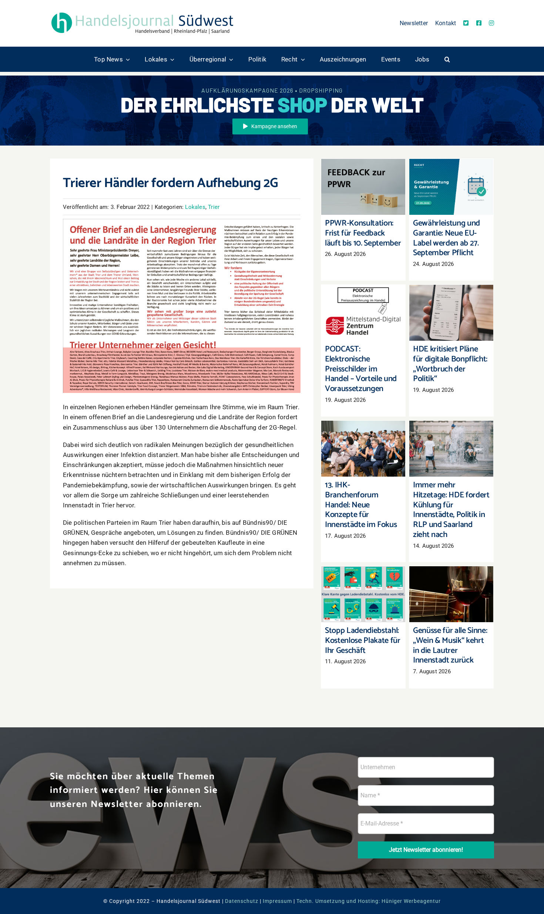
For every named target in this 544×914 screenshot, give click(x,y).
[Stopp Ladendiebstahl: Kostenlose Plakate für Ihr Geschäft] (363, 594)
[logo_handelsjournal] (142, 12)
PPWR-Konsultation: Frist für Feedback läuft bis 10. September (363, 172)
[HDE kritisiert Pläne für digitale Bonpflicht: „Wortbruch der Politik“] (451, 313)
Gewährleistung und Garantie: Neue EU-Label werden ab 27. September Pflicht (451, 168)
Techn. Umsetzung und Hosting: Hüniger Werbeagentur (368, 901)
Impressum (277, 901)
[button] (447, 59)
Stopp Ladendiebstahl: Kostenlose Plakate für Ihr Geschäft (363, 579)
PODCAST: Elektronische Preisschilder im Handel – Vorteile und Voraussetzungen (363, 294)
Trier (213, 207)
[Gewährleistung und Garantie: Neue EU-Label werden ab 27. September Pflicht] (451, 187)
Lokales (195, 207)
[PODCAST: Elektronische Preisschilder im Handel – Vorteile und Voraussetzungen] (363, 313)
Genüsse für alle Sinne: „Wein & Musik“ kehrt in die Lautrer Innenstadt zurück (451, 575)
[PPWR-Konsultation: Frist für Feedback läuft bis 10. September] (363, 187)
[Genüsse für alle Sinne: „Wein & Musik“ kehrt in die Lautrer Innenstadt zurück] (451, 594)
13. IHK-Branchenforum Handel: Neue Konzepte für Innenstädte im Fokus (363, 430)
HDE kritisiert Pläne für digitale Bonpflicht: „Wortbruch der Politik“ (451, 298)
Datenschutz (241, 901)
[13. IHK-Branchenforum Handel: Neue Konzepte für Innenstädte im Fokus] (363, 449)
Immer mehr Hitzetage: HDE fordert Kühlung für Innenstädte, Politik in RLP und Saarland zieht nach (451, 426)
